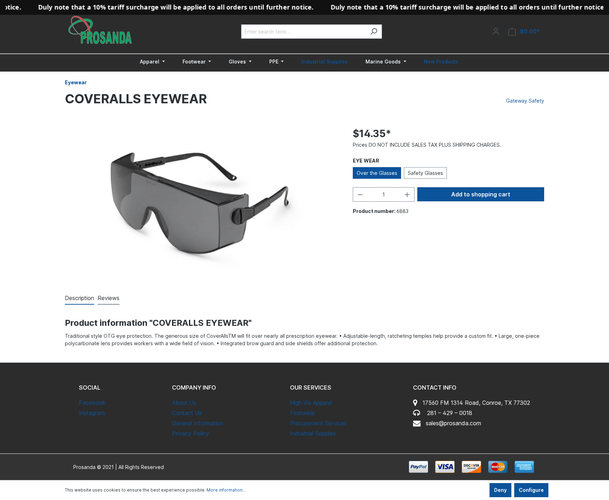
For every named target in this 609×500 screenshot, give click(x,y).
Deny (500, 490)
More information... (226, 490)
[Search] (373, 31)
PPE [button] (274, 62)
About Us (184, 402)
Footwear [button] (195, 62)
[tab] (79, 298)
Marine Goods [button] (383, 62)
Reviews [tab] (108, 297)
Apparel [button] (150, 62)
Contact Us (187, 412)
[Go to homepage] (100, 30)
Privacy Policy (190, 433)
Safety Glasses (425, 173)
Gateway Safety (525, 101)
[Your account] (496, 31)
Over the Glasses (377, 173)
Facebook (92, 402)
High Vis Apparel (311, 402)
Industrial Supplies (324, 62)
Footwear (302, 412)
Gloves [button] (238, 62)
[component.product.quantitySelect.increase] (407, 194)
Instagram (92, 412)
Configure (531, 490)
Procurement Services (318, 423)
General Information (197, 423)
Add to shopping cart (480, 194)
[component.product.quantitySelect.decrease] (360, 194)
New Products (441, 62)
